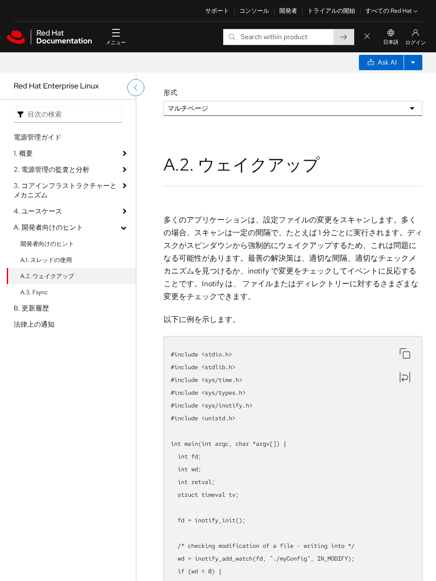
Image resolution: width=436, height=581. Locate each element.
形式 (170, 92)
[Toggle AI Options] (413, 62)
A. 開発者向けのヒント (48, 227)
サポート (217, 10)
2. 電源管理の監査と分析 (51, 169)
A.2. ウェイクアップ (47, 276)
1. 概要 (23, 153)
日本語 (391, 42)
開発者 (288, 10)
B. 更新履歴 (31, 308)
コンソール (254, 10)
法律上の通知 (34, 324)
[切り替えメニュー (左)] (135, 87)
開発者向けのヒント (47, 244)
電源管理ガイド (37, 137)
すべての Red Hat (388, 10)
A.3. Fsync (34, 292)
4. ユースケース (38, 211)
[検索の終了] (367, 36)
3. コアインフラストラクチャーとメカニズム (65, 190)
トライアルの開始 (331, 10)
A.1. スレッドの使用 (46, 260)
